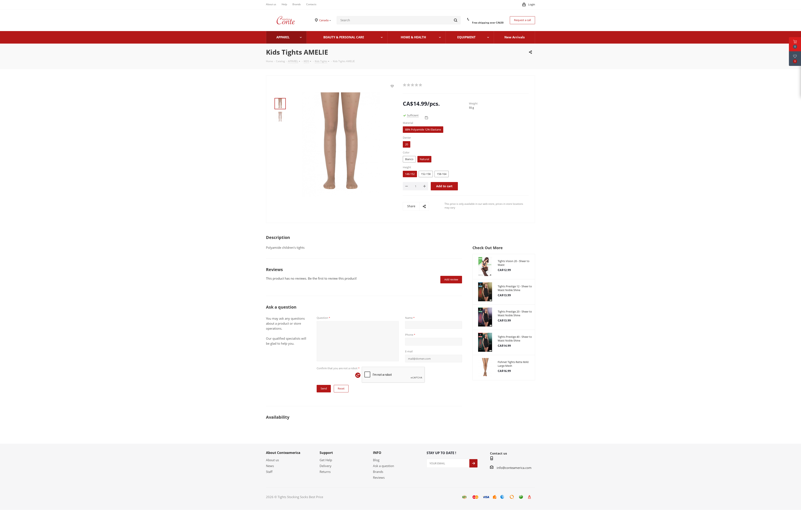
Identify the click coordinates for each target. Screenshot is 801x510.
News (270, 466)
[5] (421, 85)
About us (272, 460)
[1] (405, 85)
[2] (409, 85)
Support (326, 452)
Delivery (325, 466)
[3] (413, 85)
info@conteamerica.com (514, 468)
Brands (378, 472)
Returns (325, 472)
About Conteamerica (283, 452)
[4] (417, 85)
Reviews (379, 477)
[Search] (456, 20)
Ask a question (383, 466)
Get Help (326, 460)
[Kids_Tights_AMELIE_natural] (341, 144)
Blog (376, 460)
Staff (269, 472)
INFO (377, 452)
